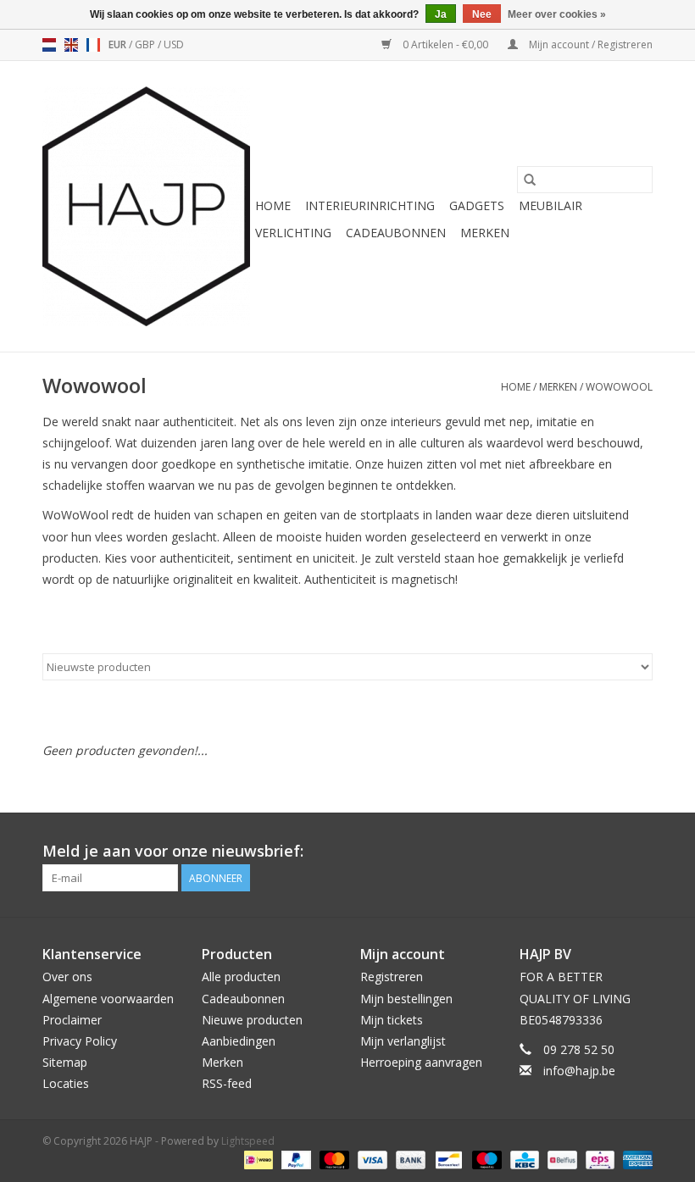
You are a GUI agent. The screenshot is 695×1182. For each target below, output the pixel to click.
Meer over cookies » (557, 14)
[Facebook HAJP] (578, 851)
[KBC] (523, 1158)
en (71, 45)
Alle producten (241, 976)
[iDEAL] (256, 1158)
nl (49, 45)
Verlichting (293, 233)
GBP (146, 44)
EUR (118, 44)
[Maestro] (485, 1158)
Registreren (391, 976)
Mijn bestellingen (406, 999)
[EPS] (598, 1158)
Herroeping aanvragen (421, 1062)
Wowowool (619, 387)
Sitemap (64, 1062)
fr (93, 45)
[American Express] (635, 1158)
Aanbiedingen (238, 1041)
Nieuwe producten (252, 1020)
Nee (482, 14)
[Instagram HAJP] (639, 851)
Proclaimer (72, 1020)
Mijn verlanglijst (403, 1041)
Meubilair (550, 205)
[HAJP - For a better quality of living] (146, 206)
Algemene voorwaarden (108, 999)
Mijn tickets (391, 1020)
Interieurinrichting (370, 205)
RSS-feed (227, 1083)
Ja (441, 14)
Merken (484, 233)
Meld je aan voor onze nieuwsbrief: (172, 851)
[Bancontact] (446, 1158)
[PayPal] (294, 1158)
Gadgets (476, 205)
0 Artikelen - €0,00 (445, 44)
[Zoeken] (529, 179)
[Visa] (371, 1158)
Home (273, 205)
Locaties (65, 1083)
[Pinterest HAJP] (608, 851)
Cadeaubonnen (396, 233)
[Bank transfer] (409, 1158)
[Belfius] (560, 1158)
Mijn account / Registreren (589, 44)
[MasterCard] (333, 1158)
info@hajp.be (579, 1071)
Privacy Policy (79, 1041)
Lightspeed (248, 1141)
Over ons (67, 976)
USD (174, 44)
